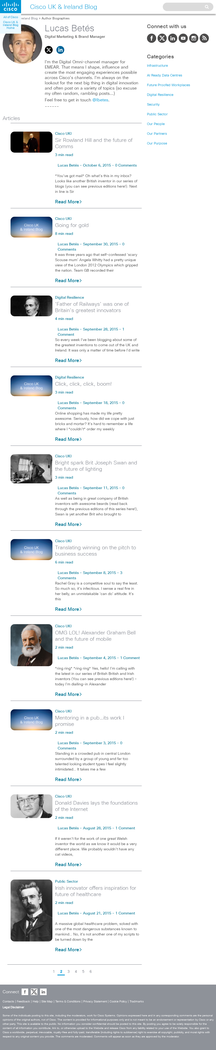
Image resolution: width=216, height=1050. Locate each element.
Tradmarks (137, 1001)
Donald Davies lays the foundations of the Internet (96, 806)
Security (153, 104)
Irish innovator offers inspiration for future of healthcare (95, 891)
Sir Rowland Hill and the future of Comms (93, 143)
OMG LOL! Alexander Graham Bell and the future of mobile (95, 636)
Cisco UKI (63, 134)
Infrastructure (157, 66)
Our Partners (157, 134)
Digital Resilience (69, 297)
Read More (67, 202)
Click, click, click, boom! (83, 384)
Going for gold (72, 225)
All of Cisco (10, 17)
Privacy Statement (95, 1001)
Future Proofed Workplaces (168, 85)
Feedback (23, 1001)
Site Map (47, 1001)
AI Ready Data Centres (164, 75)
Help (36, 1001)
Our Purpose (157, 143)
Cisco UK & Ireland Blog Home (10, 25)
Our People (156, 124)
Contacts (8, 1001)
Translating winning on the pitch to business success (95, 551)
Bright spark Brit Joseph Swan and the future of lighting (96, 466)
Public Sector (66, 881)
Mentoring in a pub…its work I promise (89, 721)
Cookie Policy (118, 1001)
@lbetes (100, 100)
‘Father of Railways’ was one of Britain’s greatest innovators (92, 307)
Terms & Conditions (68, 1001)
